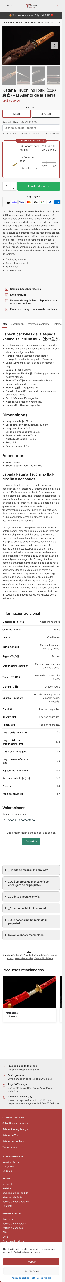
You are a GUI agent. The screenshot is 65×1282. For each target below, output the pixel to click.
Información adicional (38, 323)
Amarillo (26, 168)
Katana (5, 22)
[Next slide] (54, 45)
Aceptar (31, 1261)
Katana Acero (17, 22)
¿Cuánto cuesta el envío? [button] (24, 896)
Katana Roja (12, 1012)
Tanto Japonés (10, 1147)
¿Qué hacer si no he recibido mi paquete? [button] (28, 921)
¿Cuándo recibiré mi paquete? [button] (27, 908)
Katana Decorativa (24, 958)
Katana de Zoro (10, 1135)
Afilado (16, 113)
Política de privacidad (41, 1278)
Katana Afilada (33, 22)
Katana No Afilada (43, 958)
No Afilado (45, 113)
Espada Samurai (40, 955)
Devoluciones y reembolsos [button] (26, 935)
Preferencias (31, 1271)
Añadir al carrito (38, 186)
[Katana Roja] (29, 992)
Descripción (17, 323)
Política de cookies (20, 1278)
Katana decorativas (13, 1141)
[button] (57, 6)
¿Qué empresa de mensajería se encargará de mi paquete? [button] (28, 883)
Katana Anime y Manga (15, 1129)
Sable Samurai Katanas (15, 1123)
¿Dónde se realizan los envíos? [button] (28, 870)
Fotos (5, 323)
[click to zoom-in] (31, 45)
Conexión (31, 841)
